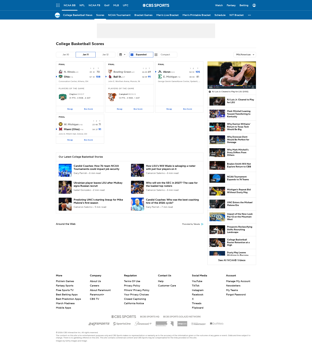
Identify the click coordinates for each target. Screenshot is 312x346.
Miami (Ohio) (72, 129)
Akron (166, 72)
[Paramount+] (143, 323)
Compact (165, 54)
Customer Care (167, 285)
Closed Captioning (135, 299)
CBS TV (94, 299)
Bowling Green (122, 72)
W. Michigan (71, 124)
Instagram (198, 290)
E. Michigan (170, 76)
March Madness (65, 303)
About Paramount (100, 290)
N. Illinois (69, 72)
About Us (95, 281)
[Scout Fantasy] (198, 323)
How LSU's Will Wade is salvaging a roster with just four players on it (170, 167)
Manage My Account (238, 281)
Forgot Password (236, 294)
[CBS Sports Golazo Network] (182, 316)
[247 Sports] (99, 323)
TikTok (195, 285)
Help (161, 281)
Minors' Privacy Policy (136, 290)
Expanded (141, 54)
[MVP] (182, 322)
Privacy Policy (132, 285)
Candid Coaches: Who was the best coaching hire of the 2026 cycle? (172, 201)
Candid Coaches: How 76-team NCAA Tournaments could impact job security (96, 167)
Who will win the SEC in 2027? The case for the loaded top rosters (172, 184)
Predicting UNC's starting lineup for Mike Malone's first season (98, 201)
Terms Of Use (132, 281)
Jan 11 (86, 54)
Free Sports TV (65, 290)
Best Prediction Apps (68, 299)
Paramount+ (97, 294)
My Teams (232, 290)
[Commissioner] (165, 322)
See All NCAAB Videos (231, 260)
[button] (58, 5)
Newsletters (233, 285)
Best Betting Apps (67, 294)
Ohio (67, 76)
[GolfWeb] (217, 323)
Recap (70, 109)
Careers (94, 285)
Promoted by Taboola (191, 224)
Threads (196, 303)
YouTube (197, 281)
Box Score (88, 109)
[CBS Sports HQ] (149, 316)
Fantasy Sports (64, 285)
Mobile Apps (63, 307)
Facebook (197, 294)
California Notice (134, 303)
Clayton (73, 94)
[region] (232, 75)
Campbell (123, 94)
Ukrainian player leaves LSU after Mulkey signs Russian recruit (98, 184)
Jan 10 (66, 54)
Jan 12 (105, 54)
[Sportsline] (122, 323)
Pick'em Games (65, 281)
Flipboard (197, 307)
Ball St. (117, 76)
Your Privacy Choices (136, 294)
